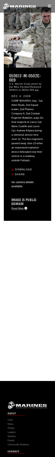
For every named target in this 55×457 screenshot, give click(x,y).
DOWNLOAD (23, 169)
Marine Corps (27, 405)
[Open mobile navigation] (49, 6)
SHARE (19, 174)
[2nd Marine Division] (19, 6)
